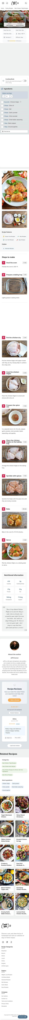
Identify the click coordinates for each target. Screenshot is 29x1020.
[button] (25, 3)
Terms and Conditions (7, 1001)
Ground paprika (6, 790)
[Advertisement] (14, 59)
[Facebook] (11, 942)
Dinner (3, 955)
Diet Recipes (5, 982)
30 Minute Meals (6, 977)
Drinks (3, 960)
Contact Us (4, 998)
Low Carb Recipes (9, 239)
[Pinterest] (7, 942)
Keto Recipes (23, 236)
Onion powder (5, 786)
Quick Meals (5, 984)
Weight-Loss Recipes (7, 974)
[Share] (7, 3)
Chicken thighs (6, 783)
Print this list (7, 131)
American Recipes (8, 248)
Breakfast (4, 950)
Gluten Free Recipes (10, 236)
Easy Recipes (5, 987)
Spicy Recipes (22, 239)
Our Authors (5, 996)
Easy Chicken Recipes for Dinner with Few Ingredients (12, 770)
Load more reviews (15, 745)
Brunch (3, 953)
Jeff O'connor (9, 25)
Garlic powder (15, 783)
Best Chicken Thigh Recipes (9, 763)
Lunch (3, 958)
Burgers (3, 963)
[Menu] (3, 3)
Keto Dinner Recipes (7, 774)
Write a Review (15, 700)
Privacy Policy (5, 1003)
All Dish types (5, 966)
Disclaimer (4, 1006)
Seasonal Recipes (6, 979)
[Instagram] (3, 942)
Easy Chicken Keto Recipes (8, 766)
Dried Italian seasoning (17, 786)
